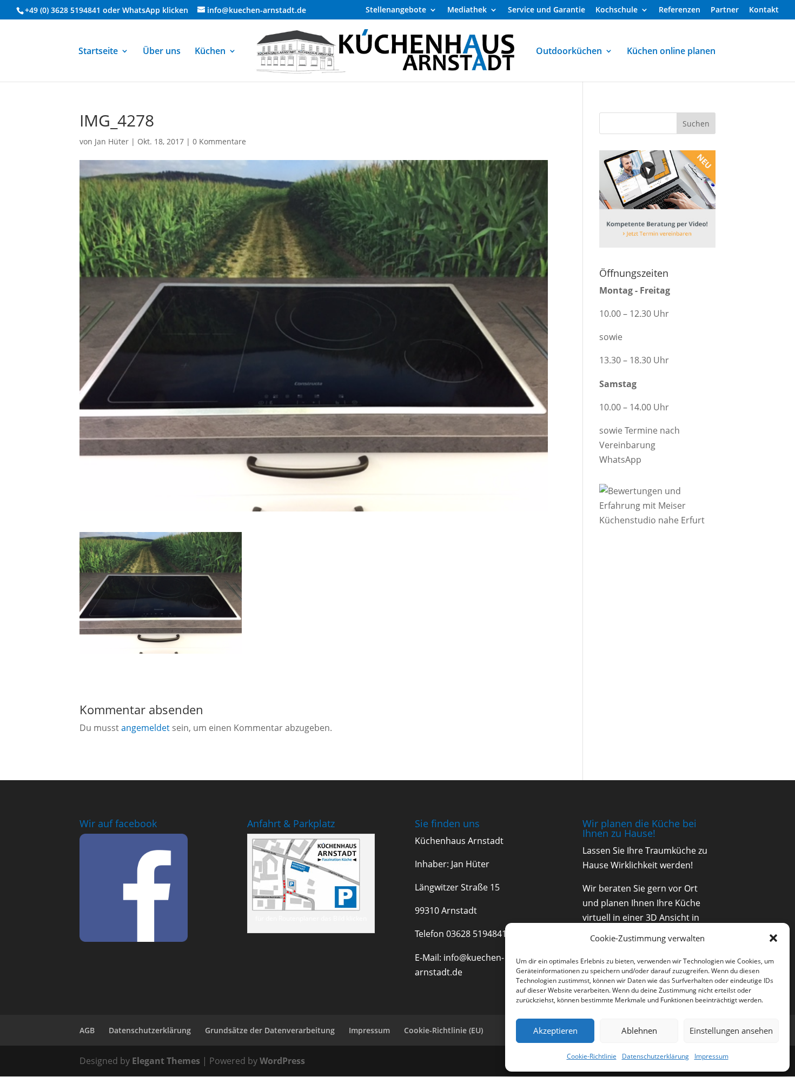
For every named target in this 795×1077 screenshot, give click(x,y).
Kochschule (616, 10)
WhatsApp (141, 10)
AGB (87, 1030)
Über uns (162, 52)
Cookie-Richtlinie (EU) (443, 1030)
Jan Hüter (112, 141)
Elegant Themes (166, 1061)
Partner (725, 10)
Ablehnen (639, 1030)
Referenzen (679, 10)
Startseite (98, 52)
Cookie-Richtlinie (592, 1056)
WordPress (282, 1061)
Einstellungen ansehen (731, 1030)
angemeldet (145, 728)
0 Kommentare (219, 141)
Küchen (210, 52)
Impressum (711, 1056)
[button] (773, 938)
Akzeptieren (555, 1030)
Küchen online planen (671, 52)
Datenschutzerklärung (655, 1056)
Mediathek (467, 10)
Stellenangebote (396, 10)
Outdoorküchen (569, 52)
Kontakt (764, 10)
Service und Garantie (546, 10)
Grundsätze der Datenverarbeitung (270, 1030)
